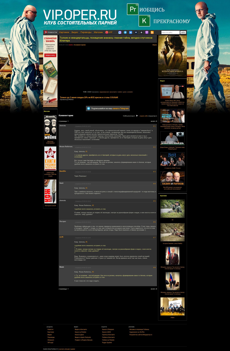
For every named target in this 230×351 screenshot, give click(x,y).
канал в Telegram (121, 108)
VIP (110, 32)
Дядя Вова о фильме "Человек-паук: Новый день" (172, 148)
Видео (75, 32)
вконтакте (113, 92)
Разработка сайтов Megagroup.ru (140, 335)
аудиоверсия (104, 92)
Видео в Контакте (81, 329)
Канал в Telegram (108, 329)
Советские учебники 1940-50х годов (50, 174)
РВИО (172, 317)
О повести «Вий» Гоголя (172, 168)
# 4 (154, 184)
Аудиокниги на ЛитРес (137, 332)
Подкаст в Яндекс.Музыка (83, 340)
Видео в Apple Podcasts (83, 337)
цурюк (73, 349)
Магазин (98, 32)
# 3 (154, 172)
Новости (52, 32)
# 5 (154, 201)
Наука (154, 45)
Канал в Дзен (79, 335)
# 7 (154, 238)
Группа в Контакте (108, 335)
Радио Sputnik (107, 342)
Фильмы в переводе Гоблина (139, 329)
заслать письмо (64, 349)
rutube (120, 92)
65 (172, 220)
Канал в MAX (106, 332)
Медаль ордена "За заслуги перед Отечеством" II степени (172, 268)
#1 (86, 151)
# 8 (154, 267)
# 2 (154, 147)
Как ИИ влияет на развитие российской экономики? (172, 188)
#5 (86, 242)
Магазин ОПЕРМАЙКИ (50, 142)
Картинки (64, 32)
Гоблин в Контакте (108, 337)
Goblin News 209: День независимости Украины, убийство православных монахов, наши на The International (172, 103)
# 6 (154, 222)
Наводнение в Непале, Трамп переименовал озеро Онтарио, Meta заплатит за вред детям (172, 126)
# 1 (154, 126)
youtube (130, 92)
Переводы (86, 32)
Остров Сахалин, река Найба (172, 243)
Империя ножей (50, 205)
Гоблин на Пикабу (108, 340)
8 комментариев (80, 45)
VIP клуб (50, 342)
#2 (93, 205)
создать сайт (143, 116)
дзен (124, 92)
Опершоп (51, 340)
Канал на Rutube (80, 332)
